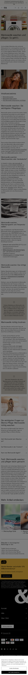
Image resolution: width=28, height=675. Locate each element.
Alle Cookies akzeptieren (14, 672)
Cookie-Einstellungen (14, 668)
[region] (14, 665)
